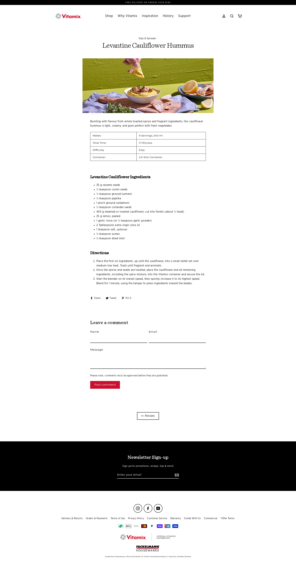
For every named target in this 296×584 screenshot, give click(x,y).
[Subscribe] (176, 475)
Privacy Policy (136, 518)
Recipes (149, 415)
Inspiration (150, 16)
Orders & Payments (97, 518)
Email (153, 331)
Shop (109, 16)
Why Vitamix (127, 16)
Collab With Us (192, 518)
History (168, 16)
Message (96, 349)
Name (94, 331)
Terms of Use (118, 518)
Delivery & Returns (72, 518)
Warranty (175, 518)
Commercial (210, 518)
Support (184, 16)
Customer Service (157, 518)
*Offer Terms (227, 518)
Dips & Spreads (147, 38)
